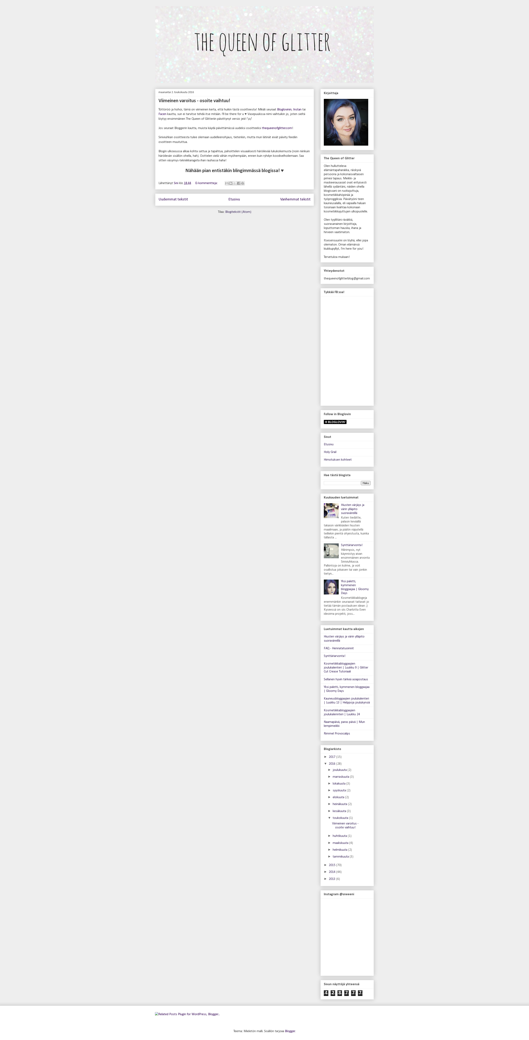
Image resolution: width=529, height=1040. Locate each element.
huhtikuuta (340, 836)
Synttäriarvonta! (352, 545)
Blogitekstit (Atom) (238, 212)
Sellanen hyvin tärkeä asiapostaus (346, 679)
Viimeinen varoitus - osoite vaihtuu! (194, 100)
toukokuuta (341, 818)
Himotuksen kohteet (338, 459)
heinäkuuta (340, 804)
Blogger (290, 1031)
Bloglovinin (284, 109)
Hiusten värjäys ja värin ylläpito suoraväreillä (352, 509)
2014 (332, 872)
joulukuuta (340, 770)
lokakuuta (339, 783)
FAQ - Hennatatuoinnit (339, 648)
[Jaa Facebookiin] (239, 183)
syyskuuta (340, 790)
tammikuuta (341, 856)
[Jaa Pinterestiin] (243, 183)
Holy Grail (330, 452)
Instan (297, 109)
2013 (332, 879)
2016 (332, 764)
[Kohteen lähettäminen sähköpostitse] (227, 183)
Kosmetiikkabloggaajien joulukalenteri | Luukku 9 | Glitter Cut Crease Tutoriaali (346, 667)
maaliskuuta (341, 843)
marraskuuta (341, 777)
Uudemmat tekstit (173, 199)
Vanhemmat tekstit (295, 199)
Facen (162, 114)
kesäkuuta (340, 811)
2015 (332, 865)
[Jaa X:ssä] (235, 183)
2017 (332, 757)
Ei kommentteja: (206, 183)
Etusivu (234, 199)
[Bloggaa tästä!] (231, 183)
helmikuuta (340, 850)
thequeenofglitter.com (277, 128)
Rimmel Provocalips (337, 733)
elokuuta (339, 797)
